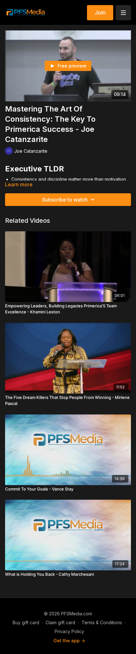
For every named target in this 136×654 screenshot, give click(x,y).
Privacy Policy (69, 631)
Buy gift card (26, 622)
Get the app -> (69, 640)
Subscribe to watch (65, 199)
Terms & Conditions (102, 622)
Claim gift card (60, 622)
